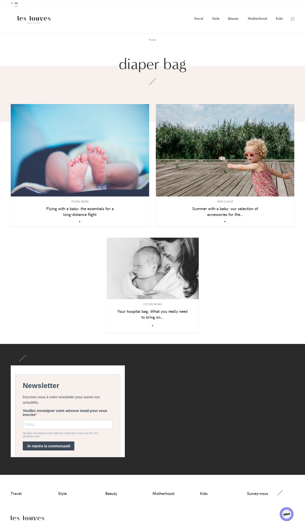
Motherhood (257, 18)
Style (215, 18)
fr (12, 3)
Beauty (233, 18)
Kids (279, 18)
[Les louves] (34, 19)
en (16, 3)
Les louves (27, 518)
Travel (198, 18)
